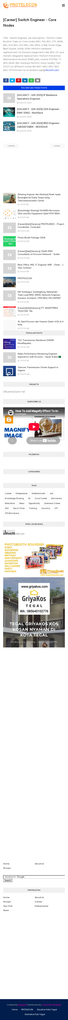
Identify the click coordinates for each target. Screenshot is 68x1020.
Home (6, 863)
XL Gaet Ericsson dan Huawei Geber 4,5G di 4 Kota (40, 323)
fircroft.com (52, 70)
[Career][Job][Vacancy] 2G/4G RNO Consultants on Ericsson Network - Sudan (39, 253)
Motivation (10, 503)
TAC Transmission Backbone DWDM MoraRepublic (36, 342)
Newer (11, 146)
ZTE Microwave (12, 513)
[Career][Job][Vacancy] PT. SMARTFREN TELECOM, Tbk (38, 309)
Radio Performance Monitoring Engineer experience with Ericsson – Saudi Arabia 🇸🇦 (39, 355)
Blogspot (22, 1004)
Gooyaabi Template (51, 1004)
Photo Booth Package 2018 (31, 237)
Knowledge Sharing (14, 498)
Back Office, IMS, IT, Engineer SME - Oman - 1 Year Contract (40, 266)
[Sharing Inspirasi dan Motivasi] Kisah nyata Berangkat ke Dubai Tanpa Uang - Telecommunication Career (39, 197)
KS (29, 498)
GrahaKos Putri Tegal (35, 1014)
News (21, 503)
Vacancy (45, 508)
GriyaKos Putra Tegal (47, 1009)
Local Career (41, 498)
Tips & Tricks (19, 508)
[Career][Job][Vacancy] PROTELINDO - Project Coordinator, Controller (41, 226)
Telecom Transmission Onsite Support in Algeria (38, 369)
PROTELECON (25, 278)
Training (33, 508)
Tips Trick (7, 906)
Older (57, 146)
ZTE (56, 508)
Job (51, 493)
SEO (7, 508)
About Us (39, 863)
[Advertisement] (34, 170)
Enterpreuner (22, 493)
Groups (7, 868)
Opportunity (34, 503)
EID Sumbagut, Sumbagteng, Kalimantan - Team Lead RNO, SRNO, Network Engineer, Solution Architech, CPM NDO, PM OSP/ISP (39, 295)
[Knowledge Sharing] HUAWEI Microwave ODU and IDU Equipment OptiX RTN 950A (39, 212)
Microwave (56, 498)
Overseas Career (52, 503)
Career (8, 493)
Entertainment (38, 493)
